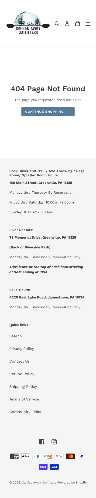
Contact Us (19, 361)
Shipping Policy (23, 386)
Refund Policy (21, 374)
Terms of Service (24, 399)
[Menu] (88, 23)
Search (15, 336)
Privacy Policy (21, 348)
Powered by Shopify (72, 482)
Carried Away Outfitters (39, 482)
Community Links (25, 412)
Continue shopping (44, 111)
